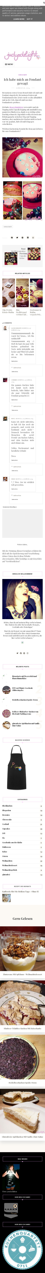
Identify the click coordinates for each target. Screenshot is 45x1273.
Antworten (14, 361)
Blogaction (6, 810)
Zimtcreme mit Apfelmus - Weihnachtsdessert (22, 974)
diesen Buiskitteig (16, 107)
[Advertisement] (22, 22)
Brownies (6, 815)
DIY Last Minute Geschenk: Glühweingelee (22, 689)
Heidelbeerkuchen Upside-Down (25, 700)
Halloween (6, 847)
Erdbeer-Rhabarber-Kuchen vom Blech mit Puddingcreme (25, 713)
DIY (3, 833)
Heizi (13, 479)
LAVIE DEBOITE (16, 328)
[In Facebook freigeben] (12, 237)
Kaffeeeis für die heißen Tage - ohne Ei (20, 891)
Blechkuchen (7, 806)
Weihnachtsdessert (9, 865)
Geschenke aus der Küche (12, 842)
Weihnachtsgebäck (9, 870)
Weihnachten (7, 861)
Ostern (5, 856)
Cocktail (5, 824)
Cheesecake (7, 819)
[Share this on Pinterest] (22, 237)
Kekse (4, 852)
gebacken (22, 75)
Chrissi (14, 380)
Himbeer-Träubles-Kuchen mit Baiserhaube (22, 1028)
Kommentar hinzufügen (9, 507)
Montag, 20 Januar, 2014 (24, 418)
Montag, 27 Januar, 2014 (24, 479)
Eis (3, 838)
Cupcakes (6, 829)
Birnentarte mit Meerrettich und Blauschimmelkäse (24, 677)
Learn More (18, 19)
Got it (30, 19)
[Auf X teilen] (17, 237)
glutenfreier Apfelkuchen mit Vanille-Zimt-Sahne (22, 1137)
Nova (13, 418)
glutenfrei (6, 875)
